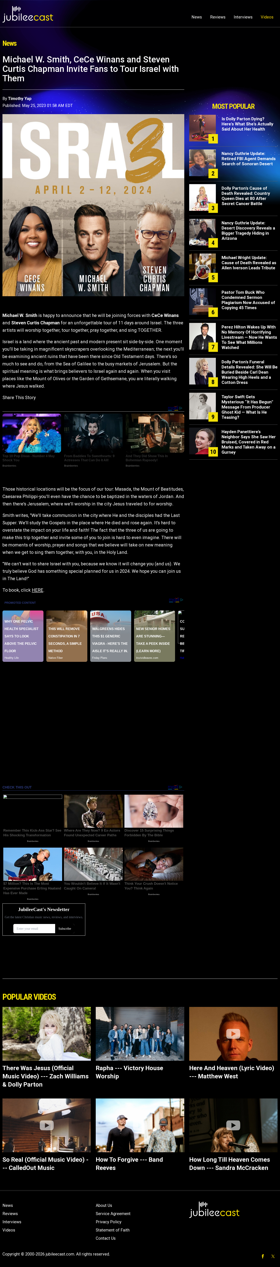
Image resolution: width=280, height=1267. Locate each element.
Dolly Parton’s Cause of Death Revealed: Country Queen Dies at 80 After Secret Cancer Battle (246, 196)
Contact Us (106, 1238)
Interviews (243, 17)
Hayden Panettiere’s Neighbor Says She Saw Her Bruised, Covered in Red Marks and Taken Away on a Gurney (249, 442)
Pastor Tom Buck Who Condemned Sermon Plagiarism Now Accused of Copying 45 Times (248, 300)
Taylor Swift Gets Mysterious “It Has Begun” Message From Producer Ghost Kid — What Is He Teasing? (247, 407)
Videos (267, 17)
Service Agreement (113, 1213)
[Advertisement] (233, 77)
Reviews (217, 17)
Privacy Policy (108, 1221)
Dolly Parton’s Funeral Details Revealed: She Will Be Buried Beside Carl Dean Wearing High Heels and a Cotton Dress (250, 372)
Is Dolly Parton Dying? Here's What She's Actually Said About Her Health (247, 124)
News (196, 17)
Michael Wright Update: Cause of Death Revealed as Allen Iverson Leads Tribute (249, 262)
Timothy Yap (19, 98)
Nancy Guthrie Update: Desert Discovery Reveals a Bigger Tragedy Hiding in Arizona (248, 230)
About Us (104, 1205)
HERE (37, 590)
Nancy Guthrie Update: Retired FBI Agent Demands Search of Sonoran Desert (249, 158)
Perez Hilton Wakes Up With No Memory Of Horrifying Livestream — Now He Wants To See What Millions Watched (249, 337)
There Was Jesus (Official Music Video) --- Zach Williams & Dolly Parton (45, 1076)
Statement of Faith (113, 1230)
